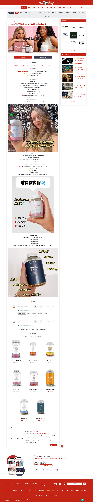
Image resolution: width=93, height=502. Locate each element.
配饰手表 (61, 12)
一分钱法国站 (26, 490)
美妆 (26, 12)
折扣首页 (9, 21)
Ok (82, 499)
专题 (17, 12)
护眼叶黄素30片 (23, 418)
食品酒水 (75, 12)
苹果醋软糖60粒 (50, 360)
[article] (65, 27)
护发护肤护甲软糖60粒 (16, 360)
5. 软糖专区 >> (50, 65)
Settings (86, 499)
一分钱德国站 (40, 490)
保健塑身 (54, 12)
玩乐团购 (81, 12)
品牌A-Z (11, 12)
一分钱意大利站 (69, 490)
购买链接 (23, 57)
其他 (14, 21)
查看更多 (73, 50)
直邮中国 (35, 431)
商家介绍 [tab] (11, 428)
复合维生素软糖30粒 (33, 360)
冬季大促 (81, 7)
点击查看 (46, 465)
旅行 (44, 12)
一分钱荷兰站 (82, 490)
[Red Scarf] (46, 1)
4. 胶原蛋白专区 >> (42, 65)
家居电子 (68, 12)
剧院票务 (46, 16)
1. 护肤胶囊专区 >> (17, 65)
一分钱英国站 (13, 490)
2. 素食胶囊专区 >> (26, 65)
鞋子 (35, 12)
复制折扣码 (43, 57)
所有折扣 (53, 445)
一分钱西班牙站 (54, 490)
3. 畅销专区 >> (34, 65)
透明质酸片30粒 (16, 389)
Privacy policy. (17, 500)
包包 (40, 12)
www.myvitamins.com (40, 433)
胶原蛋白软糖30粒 (33, 389)
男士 (49, 12)
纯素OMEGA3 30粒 (50, 389)
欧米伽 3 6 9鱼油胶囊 (40, 418)
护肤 (21, 12)
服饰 (30, 12)
